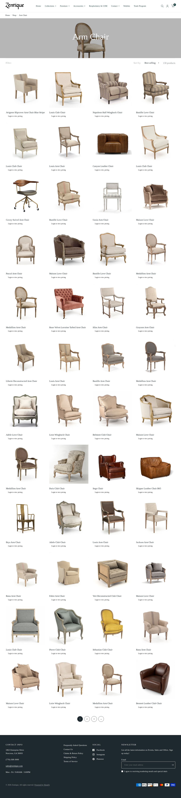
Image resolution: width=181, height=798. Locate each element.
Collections (49, 6)
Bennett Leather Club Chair (149, 703)
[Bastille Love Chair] (155, 88)
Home (38, 6)
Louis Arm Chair (57, 166)
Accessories (78, 6)
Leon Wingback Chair (59, 435)
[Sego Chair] (112, 464)
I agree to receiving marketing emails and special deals (145, 771)
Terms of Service (71, 761)
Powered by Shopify (42, 785)
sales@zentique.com (14, 766)
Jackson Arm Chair (145, 542)
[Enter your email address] (172, 765)
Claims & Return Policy (73, 753)
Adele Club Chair (57, 542)
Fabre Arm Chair (57, 596)
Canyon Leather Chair (103, 166)
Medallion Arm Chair (146, 273)
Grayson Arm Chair (145, 327)
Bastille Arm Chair (101, 381)
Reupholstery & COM (98, 6)
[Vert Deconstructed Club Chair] (112, 571)
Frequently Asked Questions (75, 745)
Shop (14, 15)
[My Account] (167, 6)
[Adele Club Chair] (68, 517)
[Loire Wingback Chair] (68, 679)
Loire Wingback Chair (59, 703)
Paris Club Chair (57, 488)
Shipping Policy (70, 757)
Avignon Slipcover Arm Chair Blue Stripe (25, 112)
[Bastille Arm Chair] (112, 356)
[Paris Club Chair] (68, 464)
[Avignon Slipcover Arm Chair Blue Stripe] (25, 88)
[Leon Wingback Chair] (68, 410)
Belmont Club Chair (102, 435)
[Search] (162, 6)
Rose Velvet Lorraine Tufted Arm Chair (67, 327)
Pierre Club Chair (57, 649)
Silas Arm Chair (100, 327)
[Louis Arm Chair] (68, 141)
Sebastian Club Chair (102, 649)
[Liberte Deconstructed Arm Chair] (25, 356)
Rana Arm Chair (13, 596)
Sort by (137, 63)
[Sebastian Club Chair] (112, 625)
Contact (114, 6)
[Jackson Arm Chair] (155, 517)
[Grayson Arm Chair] (155, 303)
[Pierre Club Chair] (68, 625)
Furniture (64, 6)
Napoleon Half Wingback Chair (107, 112)
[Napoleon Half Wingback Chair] (112, 88)
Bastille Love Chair (145, 112)
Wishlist (126, 6)
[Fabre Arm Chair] (68, 571)
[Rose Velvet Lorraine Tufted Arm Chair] (68, 303)
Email (123, 760)
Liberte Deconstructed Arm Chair (21, 381)
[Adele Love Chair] (25, 410)
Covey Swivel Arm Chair (17, 220)
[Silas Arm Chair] (112, 303)
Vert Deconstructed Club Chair (107, 596)
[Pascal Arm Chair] (25, 249)
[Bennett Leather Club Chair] (155, 679)
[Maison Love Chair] (155, 195)
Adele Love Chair (14, 435)
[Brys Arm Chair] (25, 517)
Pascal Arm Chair (14, 273)
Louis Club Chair (57, 112)
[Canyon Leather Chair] (112, 141)
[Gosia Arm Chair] (112, 195)
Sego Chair (98, 488)
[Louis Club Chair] (68, 88)
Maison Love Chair (145, 220)
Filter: (9, 63)
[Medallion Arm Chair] (155, 249)
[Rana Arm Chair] (25, 571)
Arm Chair (23, 15)
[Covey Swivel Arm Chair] (25, 195)
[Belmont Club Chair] (112, 410)
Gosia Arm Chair (100, 220)
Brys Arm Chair (13, 542)
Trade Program (140, 6)
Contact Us (68, 749)
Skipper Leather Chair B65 (148, 488)
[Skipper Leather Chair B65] (155, 464)
